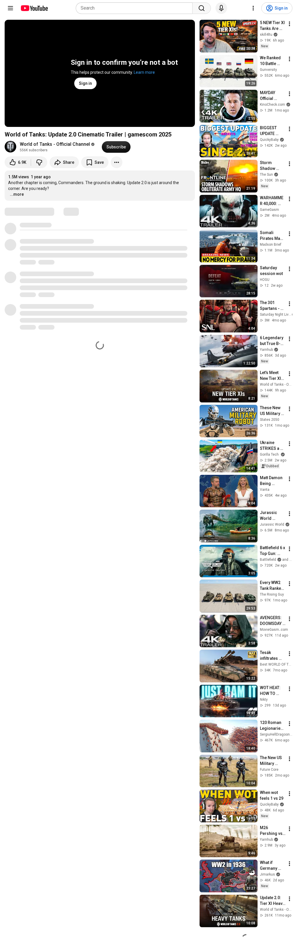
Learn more (144, 72)
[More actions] (116, 162)
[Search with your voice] (221, 8)
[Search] (201, 8)
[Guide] (10, 8)
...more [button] (17, 194)
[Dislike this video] (39, 162)
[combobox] (136, 8)
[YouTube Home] (34, 8)
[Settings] (253, 8)
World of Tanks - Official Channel (55, 144)
